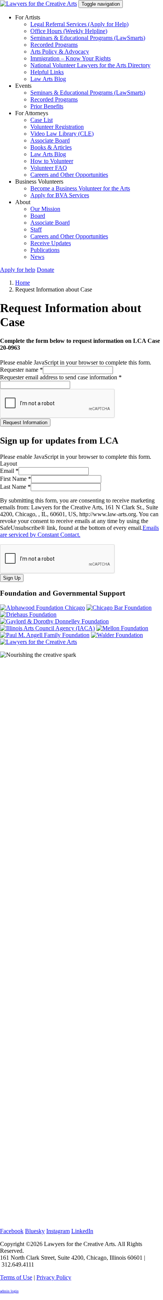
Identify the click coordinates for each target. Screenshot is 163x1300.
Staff (36, 229)
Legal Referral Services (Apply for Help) (79, 24)
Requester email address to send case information (61, 377)
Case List (41, 120)
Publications (45, 250)
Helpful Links (47, 72)
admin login (9, 1291)
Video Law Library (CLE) (62, 133)
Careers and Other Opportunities (69, 174)
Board (37, 215)
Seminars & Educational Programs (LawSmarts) (87, 38)
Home (22, 282)
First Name (15, 479)
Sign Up (11, 578)
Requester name (21, 369)
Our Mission (45, 209)
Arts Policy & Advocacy (59, 51)
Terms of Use (16, 1277)
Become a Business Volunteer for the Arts (80, 188)
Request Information (25, 422)
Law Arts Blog (48, 79)
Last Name (15, 487)
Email (9, 471)
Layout (8, 463)
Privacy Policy (53, 1277)
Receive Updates (50, 243)
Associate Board (50, 140)
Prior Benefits (46, 106)
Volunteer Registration (57, 127)
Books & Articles (51, 147)
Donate (45, 269)
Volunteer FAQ (48, 168)
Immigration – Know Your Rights (70, 58)
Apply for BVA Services (59, 195)
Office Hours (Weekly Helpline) (68, 31)
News (37, 257)
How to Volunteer (51, 161)
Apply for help (17, 269)
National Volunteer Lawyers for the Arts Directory (90, 65)
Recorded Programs (54, 44)
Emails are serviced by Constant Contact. (79, 531)
